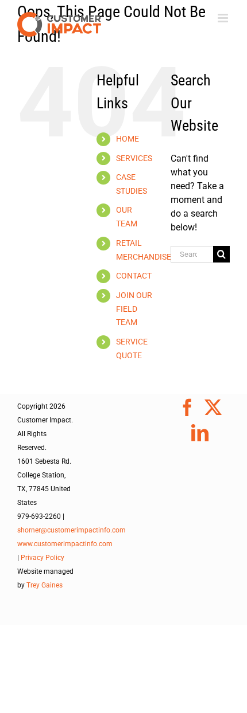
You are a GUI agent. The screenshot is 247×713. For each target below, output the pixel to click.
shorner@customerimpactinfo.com (71, 530)
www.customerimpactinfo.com (65, 544)
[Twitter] (213, 407)
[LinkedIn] (200, 432)
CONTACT (134, 275)
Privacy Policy (42, 558)
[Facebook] (187, 407)
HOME (127, 138)
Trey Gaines (44, 585)
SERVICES (134, 158)
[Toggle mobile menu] (224, 18)
